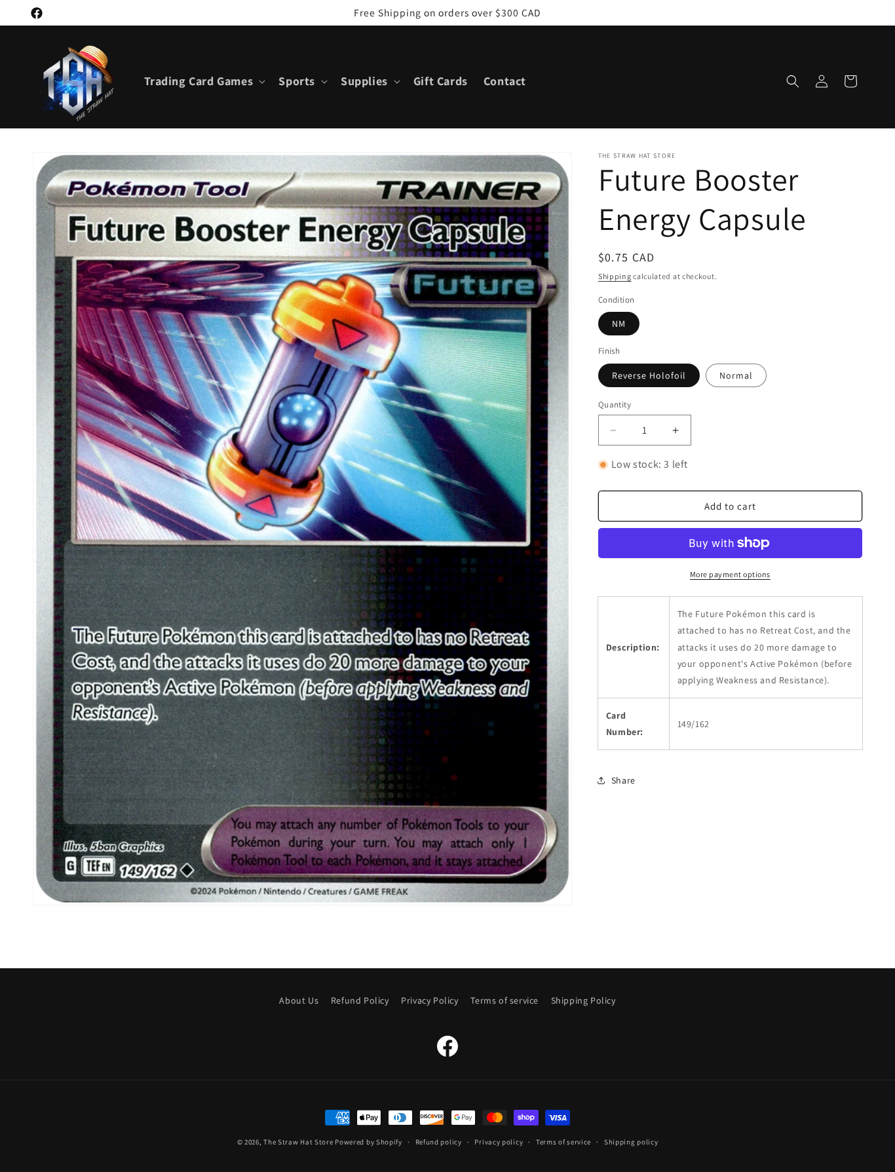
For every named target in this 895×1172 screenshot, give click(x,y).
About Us (298, 1000)
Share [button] (623, 780)
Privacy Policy (429, 1000)
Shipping (615, 276)
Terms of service (504, 1000)
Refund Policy (360, 1000)
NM (619, 324)
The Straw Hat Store (298, 1141)
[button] (203, 81)
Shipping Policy (583, 1000)
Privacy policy (498, 1141)
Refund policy (438, 1141)
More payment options (730, 574)
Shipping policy (631, 1141)
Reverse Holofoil (649, 375)
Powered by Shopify (368, 1141)
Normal (736, 375)
